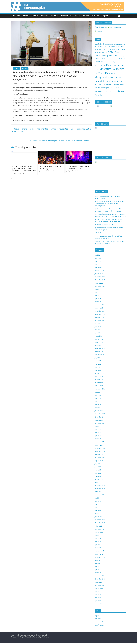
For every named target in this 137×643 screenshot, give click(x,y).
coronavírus (102, 52)
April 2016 (98, 601)
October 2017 (99, 563)
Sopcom (117, 87)
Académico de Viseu (102, 44)
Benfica (117, 44)
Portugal (97, 88)
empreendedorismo (113, 58)
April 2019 (98, 507)
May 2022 (98, 398)
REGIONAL (35, 16)
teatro (60, 83)
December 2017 (100, 557)
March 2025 (98, 302)
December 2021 (100, 414)
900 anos (52, 83)
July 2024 (97, 323)
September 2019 (100, 495)
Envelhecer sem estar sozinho (104, 224)
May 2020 (98, 470)
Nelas (100, 85)
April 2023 (98, 367)
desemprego (121, 55)
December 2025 (100, 277)
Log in (97, 616)
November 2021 (100, 417)
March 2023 (98, 370)
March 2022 (98, 404)
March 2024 (98, 336)
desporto (97, 59)
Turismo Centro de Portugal (108, 92)
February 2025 (99, 305)
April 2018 (98, 545)
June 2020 (98, 467)
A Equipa (105, 16)
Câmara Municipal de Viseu (106, 55)
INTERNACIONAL (66, 16)
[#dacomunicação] (13, 16)
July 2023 (97, 358)
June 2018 (98, 538)
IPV (106, 73)
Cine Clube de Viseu (105, 49)
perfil (122, 84)
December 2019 (100, 485)
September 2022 (100, 389)
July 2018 (97, 535)
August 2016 (99, 588)
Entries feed (98, 619)
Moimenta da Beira (115, 77)
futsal (96, 69)
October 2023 (99, 351)
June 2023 (98, 361)
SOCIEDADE (95, 16)
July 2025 (97, 289)
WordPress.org (99, 625)
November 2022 (100, 383)
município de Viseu (105, 81)
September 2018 (100, 529)
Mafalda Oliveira (31, 83)
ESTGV (114, 65)
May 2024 (98, 330)
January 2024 (99, 342)
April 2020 (98, 473)
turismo (98, 92)
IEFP (100, 69)
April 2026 (98, 264)
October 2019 (99, 492)
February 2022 (99, 408)
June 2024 (98, 327)
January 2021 (99, 445)
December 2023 (100, 345)
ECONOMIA (54, 16)
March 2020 (98, 476)
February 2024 (99, 339)
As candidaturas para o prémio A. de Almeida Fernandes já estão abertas (24, 168)
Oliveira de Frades (111, 84)
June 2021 (98, 429)
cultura (118, 52)
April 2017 (98, 570)
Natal (96, 85)
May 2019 (98, 504)
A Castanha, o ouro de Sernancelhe (106, 233)
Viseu (64, 83)
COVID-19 (111, 52)
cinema (114, 49)
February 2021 (99, 442)
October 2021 (99, 420)
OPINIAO (77, 16)
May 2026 (98, 261)
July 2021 (97, 426)
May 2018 (98, 542)
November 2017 (100, 560)
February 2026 (99, 271)
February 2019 (99, 513)
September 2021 (100, 423)
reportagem (104, 87)
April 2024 (98, 333)
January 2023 (99, 376)
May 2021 (98, 432)
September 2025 (100, 286)
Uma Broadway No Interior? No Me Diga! (51, 167)
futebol (120, 65)
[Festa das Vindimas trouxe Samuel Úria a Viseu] (78, 152)
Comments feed (100, 622)
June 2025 (98, 292)
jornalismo (112, 73)
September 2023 (100, 355)
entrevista (105, 62)
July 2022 (97, 392)
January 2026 (99, 274)
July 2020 (97, 464)
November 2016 (100, 579)
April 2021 (98, 436)
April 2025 (98, 299)
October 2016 (99, 582)
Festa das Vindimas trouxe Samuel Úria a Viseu (77, 167)
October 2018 (99, 526)
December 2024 (100, 311)
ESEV (18, 16)
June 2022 (98, 395)
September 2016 (100, 585)
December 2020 (100, 448)
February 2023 (99, 373)
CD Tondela (111, 46)
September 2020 (100, 457)
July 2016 (97, 591)
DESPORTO (44, 16)
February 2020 (99, 479)
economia (104, 59)
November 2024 (100, 314)
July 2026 (97, 255)
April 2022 (98, 401)
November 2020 (100, 451)
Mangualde (101, 77)
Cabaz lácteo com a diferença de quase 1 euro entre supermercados (61, 140)
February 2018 (99, 551)
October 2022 (99, 386)
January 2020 (99, 482)
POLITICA (86, 16)
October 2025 (99, 283)
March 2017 (98, 573)
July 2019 (97, 498)
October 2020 (99, 454)
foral (56, 83)
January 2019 (99, 517)
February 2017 (99, 576)
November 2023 (100, 348)
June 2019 (98, 501)
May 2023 (98, 364)
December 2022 (100, 380)
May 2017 (98, 566)
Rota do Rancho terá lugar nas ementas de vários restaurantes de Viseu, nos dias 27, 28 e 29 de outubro (51, 130)
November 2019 (100, 489)
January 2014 (99, 604)
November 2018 (100, 523)
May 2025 (98, 295)
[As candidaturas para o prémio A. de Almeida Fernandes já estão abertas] (24, 152)
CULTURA (26, 16)
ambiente (112, 44)
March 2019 (98, 510)
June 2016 (98, 594)
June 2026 (98, 258)
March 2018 (98, 548)
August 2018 (99, 532)
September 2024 (100, 320)
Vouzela (98, 95)
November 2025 (100, 280)
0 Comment (42, 83)
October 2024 (99, 317)
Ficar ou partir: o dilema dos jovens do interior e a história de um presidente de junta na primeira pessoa (110, 204)
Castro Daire (103, 46)
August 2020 (99, 461)
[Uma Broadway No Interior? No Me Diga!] (51, 152)
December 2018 (100, 520)
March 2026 (98, 267)
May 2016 (98, 598)
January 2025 (99, 308)
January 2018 (99, 554)
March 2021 (98, 439)
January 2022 (99, 411)
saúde (112, 87)
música (118, 81)
